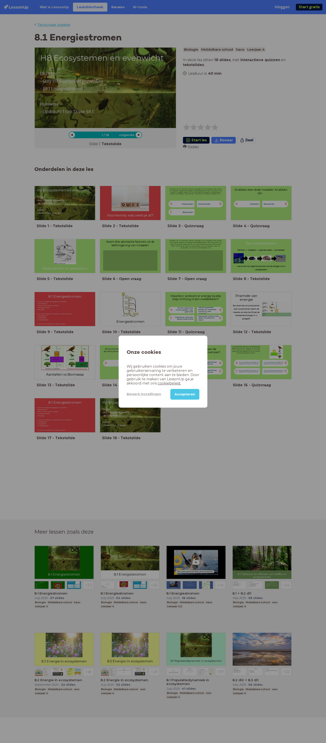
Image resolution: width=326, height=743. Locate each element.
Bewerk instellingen (144, 394)
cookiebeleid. (169, 383)
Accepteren (185, 394)
